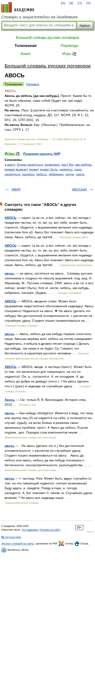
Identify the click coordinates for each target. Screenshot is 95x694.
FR (88, 3)
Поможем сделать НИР (41, 154)
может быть (49, 169)
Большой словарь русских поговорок (47, 38)
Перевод (32, 84)
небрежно (56, 174)
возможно (52, 164)
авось (10, 273)
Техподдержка (29, 529)
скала (80, 174)
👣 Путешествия (11, 537)
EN (63, 3)
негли (69, 174)
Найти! (85, 25)
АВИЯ (16, 189)
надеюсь (66, 169)
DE (71, 3)
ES (80, 3)
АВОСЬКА (79, 189)
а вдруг (10, 164)
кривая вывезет (16, 169)
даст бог (67, 164)
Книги (25, 54)
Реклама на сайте (49, 529)
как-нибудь (83, 164)
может (33, 169)
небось (41, 174)
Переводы (70, 46)
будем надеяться (30, 164)
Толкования (25, 46)
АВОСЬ (10, 218)
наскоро (28, 174)
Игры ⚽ (69, 54)
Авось (10, 400)
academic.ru (17, 7)
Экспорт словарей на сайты (17, 543)
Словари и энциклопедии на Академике (39, 17)
